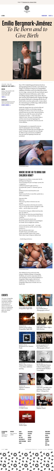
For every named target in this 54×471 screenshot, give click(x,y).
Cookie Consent (50, 449)
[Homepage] (27, 9)
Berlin (46, 435)
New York (47, 445)
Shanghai (47, 437)
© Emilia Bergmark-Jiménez (18, 78)
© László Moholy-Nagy (41, 324)
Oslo (46, 443)
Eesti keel (3, 449)
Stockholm (47, 433)
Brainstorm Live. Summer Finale (29, 2)
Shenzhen (47, 441)
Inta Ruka (38, 384)
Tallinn (46, 439)
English (6, 449)
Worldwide (47, 431)
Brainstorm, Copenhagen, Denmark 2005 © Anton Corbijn (27, 343)
